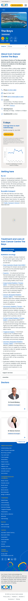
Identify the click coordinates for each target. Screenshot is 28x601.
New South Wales (5, 535)
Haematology (4, 518)
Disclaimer (21, 596)
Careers (3, 550)
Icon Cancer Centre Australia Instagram (15, 559)
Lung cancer (4, 487)
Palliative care (4, 466)
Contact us (4, 551)
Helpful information (6, 445)
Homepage (4, 5)
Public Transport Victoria (11, 203)
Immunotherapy (5, 505)
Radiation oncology (8, 249)
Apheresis (3, 516)
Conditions (4, 478)
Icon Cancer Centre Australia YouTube (8, 559)
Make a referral (5, 524)
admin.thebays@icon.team (15, 96)
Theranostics (4, 511)
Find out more (8, 134)
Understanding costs (6, 448)
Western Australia (5, 546)
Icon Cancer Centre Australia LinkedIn (12, 559)
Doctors (3, 522)
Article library (4, 459)
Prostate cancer (5, 483)
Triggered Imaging (9, 332)
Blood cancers (4, 490)
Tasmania (3, 542)
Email (2, 41)
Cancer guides (4, 457)
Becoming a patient (6, 452)
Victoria (3, 544)
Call (7, 41)
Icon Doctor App (5, 526)
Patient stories (4, 462)
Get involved (4, 473)
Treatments (4, 498)
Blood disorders (5, 492)
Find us (12, 105)
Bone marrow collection (7, 514)
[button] (14, 220)
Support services (8, 373)
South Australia (5, 539)
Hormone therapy (5, 507)
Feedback (14, 596)
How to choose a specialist (8, 450)
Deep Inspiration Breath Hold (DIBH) (14, 265)
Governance (11, 599)
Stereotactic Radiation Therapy (12, 306)
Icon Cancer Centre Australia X (5, 559)
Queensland (4, 537)
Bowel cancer (4, 485)
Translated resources (7, 476)
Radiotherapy (4, 500)
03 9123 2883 (12, 90)
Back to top (22, 441)
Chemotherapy (5, 502)
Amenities (5, 377)
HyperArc (6, 273)
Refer (15, 41)
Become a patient (16, 5)
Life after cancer (5, 471)
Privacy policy (6, 596)
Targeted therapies (6, 509)
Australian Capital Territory (8, 532)
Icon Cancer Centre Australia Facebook (2, 559)
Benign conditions (5, 494)
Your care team (5, 455)
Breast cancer (4, 480)
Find (11, 41)
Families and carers (6, 468)
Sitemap (18, 599)
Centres (3, 530)
